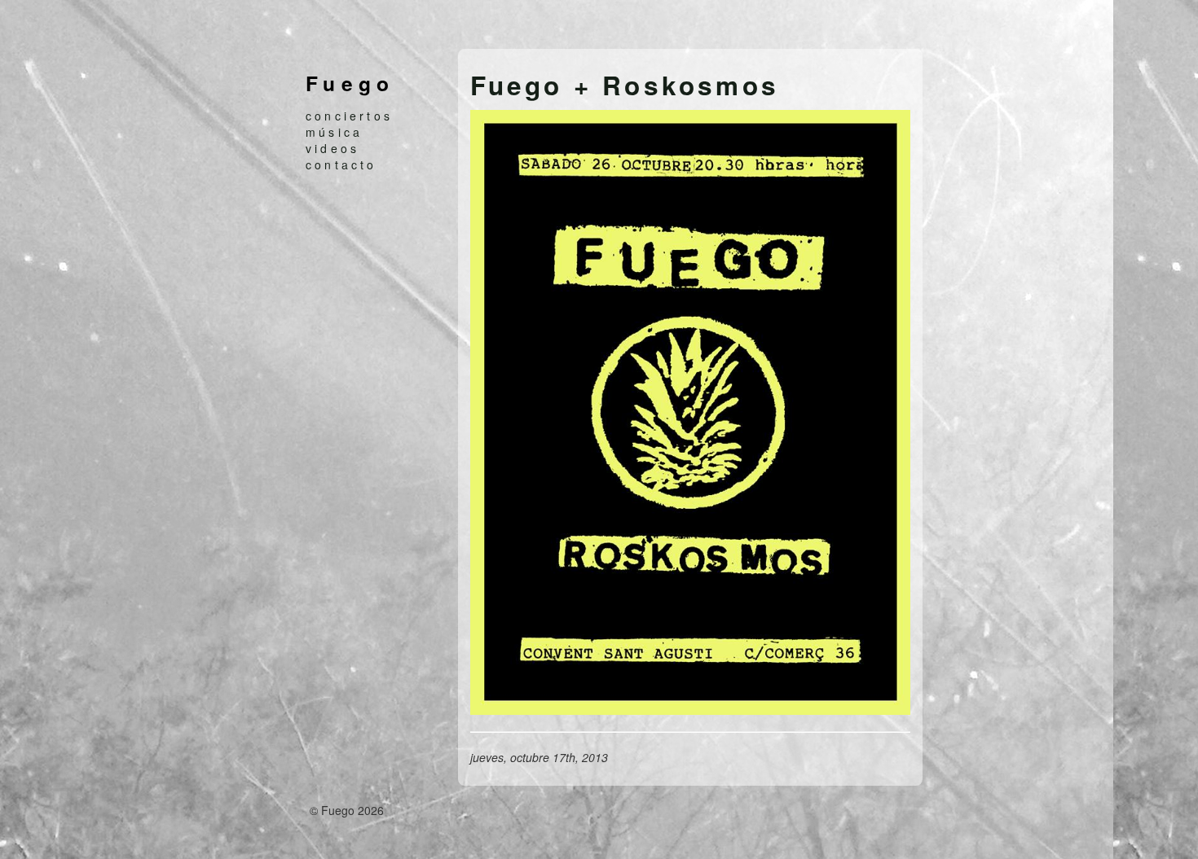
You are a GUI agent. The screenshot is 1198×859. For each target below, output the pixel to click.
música (334, 132)
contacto (341, 164)
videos (332, 148)
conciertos (349, 115)
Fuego (350, 83)
